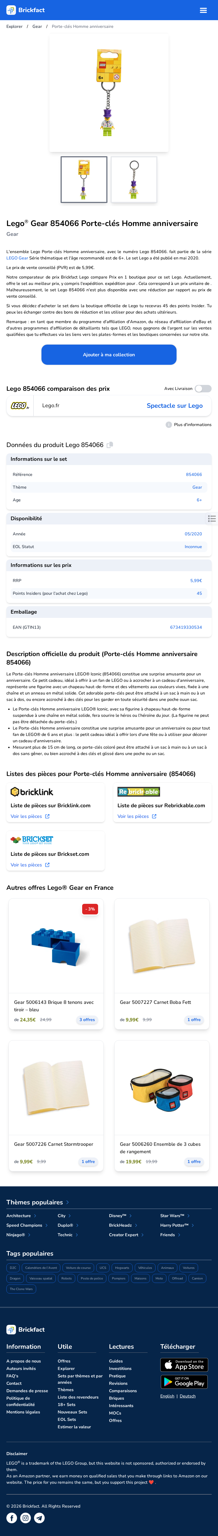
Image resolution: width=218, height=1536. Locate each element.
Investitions (120, 1369)
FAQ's (12, 1376)
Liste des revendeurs (78, 1397)
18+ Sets (67, 1405)
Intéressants (121, 1406)
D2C (13, 1268)
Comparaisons (123, 1391)
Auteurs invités (21, 1369)
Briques (116, 1398)
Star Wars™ (172, 1215)
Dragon (15, 1278)
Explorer (66, 1369)
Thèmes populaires (34, 1202)
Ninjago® (15, 1235)
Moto (159, 1278)
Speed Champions (24, 1225)
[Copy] (110, 445)
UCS (103, 1268)
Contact (14, 1383)
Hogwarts (122, 1268)
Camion (197, 1278)
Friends (167, 1235)
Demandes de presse (27, 1391)
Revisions (118, 1383)
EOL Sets (67, 1419)
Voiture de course (78, 1268)
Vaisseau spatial (41, 1278)
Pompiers (118, 1278)
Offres (64, 1361)
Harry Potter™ (174, 1225)
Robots (66, 1278)
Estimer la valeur (74, 1427)
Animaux (167, 1268)
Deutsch (188, 1396)
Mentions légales (23, 1412)
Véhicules (145, 1268)
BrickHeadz (120, 1225)
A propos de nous (23, 1361)
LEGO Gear (17, 258)
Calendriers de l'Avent (41, 1268)
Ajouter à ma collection (109, 355)
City (61, 1215)
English (167, 1396)
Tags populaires (29, 1253)
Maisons (140, 1278)
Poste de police (92, 1278)
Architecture (18, 1215)
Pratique (117, 1376)
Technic (65, 1235)
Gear (197, 487)
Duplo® (65, 1225)
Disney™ (117, 1215)
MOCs (115, 1413)
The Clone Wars (21, 1289)
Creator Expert (123, 1235)
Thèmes (66, 1390)
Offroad (177, 1278)
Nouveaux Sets (72, 1412)
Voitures (189, 1268)
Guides (116, 1361)
